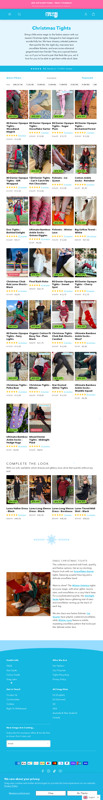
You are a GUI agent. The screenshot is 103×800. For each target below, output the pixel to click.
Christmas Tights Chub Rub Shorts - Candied (62, 336)
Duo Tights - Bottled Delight (15, 231)
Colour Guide (13, 674)
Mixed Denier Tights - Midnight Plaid (39, 439)
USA (55, 708)
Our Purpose (59, 670)
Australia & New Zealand (65, 713)
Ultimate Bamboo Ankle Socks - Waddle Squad (85, 388)
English (92, 797)
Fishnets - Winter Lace (62, 231)
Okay (50, 793)
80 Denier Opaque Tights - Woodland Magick (17, 127)
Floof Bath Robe (38, 281)
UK (54, 704)
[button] (9, 14)
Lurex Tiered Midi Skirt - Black (85, 510)
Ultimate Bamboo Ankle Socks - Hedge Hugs (17, 439)
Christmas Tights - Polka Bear (17, 386)
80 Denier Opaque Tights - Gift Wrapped (17, 180)
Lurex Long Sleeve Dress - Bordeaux (63, 510)
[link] (86, 14)
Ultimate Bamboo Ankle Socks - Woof (85, 336)
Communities (13, 699)
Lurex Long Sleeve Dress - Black (40, 510)
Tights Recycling (61, 674)
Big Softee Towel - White (86, 231)
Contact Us (11, 695)
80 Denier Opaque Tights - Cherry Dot (86, 284)
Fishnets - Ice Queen (59, 179)
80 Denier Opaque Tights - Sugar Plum (63, 126)
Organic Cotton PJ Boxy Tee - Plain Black (40, 336)
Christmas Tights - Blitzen (40, 386)
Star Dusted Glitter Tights (60, 386)
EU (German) (59, 699)
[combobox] (91, 797)
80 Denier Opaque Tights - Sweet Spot (63, 284)
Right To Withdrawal (16, 708)
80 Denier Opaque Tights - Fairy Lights (17, 336)
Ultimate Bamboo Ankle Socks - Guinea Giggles (39, 232)
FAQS (9, 665)
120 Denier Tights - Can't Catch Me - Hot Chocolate (40, 180)
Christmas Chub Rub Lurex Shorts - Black (17, 284)
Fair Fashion (58, 665)
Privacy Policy (11, 786)
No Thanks (82, 793)
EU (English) (59, 695)
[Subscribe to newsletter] (47, 743)
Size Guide (11, 670)
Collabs (10, 704)
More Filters (14, 78)
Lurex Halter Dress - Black (17, 510)
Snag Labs (11, 679)
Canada (56, 717)
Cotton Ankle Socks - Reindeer (85, 179)
